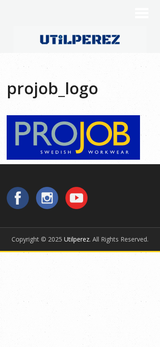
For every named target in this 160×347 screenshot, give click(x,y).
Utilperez (76, 239)
